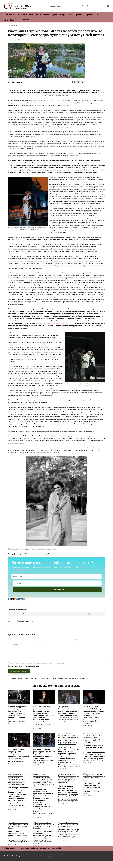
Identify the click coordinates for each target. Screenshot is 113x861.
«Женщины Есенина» (50, 163)
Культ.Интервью (11, 15)
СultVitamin (23, 5)
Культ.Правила (75, 15)
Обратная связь (91, 15)
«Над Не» (70, 153)
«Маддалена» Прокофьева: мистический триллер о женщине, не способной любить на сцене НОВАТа (68, 711)
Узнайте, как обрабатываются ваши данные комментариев (67, 678)
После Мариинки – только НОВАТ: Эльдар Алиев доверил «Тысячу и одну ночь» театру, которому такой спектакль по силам (93, 712)
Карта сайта (56, 848)
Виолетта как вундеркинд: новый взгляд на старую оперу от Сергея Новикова (93, 784)
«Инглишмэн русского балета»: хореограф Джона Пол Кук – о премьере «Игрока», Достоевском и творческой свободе (17, 712)
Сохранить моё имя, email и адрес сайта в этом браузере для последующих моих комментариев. (37, 663)
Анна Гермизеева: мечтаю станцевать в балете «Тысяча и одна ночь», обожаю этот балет (18, 834)
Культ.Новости (42, 15)
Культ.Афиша (28, 15)
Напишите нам (55, 6)
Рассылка (24, 20)
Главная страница (13, 25)
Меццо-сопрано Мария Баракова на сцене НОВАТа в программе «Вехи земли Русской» (42, 834)
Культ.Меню (9, 20)
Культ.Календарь (59, 15)
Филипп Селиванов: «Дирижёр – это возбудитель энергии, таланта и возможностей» (19, 752)
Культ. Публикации (16, 75)
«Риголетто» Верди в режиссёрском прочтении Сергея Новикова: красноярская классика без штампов (44, 753)
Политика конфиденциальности (35, 848)
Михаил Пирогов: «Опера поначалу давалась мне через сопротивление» (68, 831)
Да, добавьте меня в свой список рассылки (24, 666)
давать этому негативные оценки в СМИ (51, 323)
